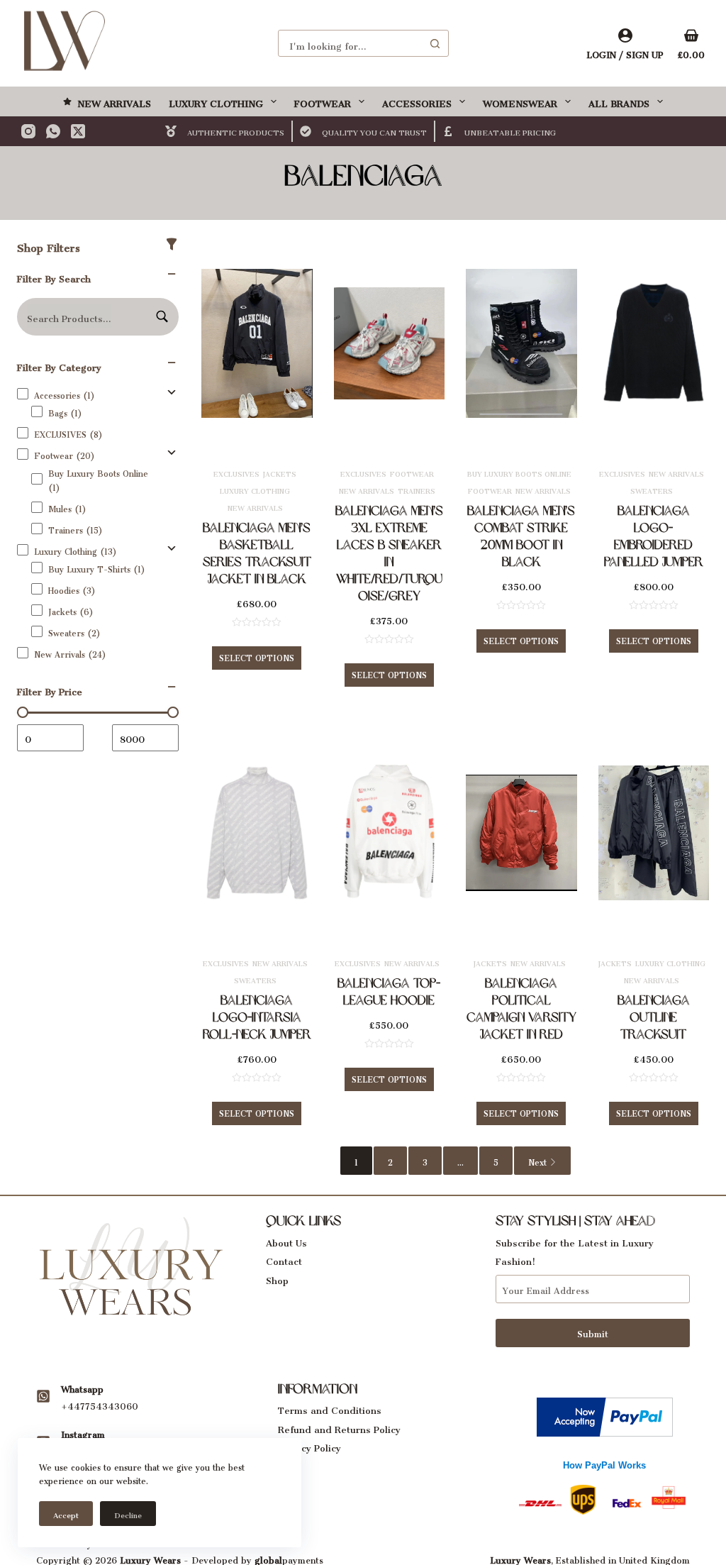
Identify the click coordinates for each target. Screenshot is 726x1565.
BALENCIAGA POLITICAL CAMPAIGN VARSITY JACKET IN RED (521, 1009)
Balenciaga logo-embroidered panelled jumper (653, 536)
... (460, 1161)
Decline (128, 1513)
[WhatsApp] (53, 131)
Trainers (416, 489)
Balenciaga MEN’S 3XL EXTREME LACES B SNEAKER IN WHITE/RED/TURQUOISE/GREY (389, 553)
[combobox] (351, 43)
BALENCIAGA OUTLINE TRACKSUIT (654, 1017)
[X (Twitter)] (78, 131)
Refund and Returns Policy (339, 1427)
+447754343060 (99, 1404)
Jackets (279, 472)
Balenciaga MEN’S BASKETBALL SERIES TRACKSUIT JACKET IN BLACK (257, 553)
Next (537, 1161)
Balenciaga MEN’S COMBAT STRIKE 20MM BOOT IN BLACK (521, 536)
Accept (66, 1513)
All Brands (618, 101)
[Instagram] (28, 131)
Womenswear (520, 101)
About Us (286, 1240)
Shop (277, 1278)
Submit (592, 1332)
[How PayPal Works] (605, 1413)
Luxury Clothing (216, 101)
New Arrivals (114, 101)
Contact (284, 1259)
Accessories (417, 101)
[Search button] (435, 43)
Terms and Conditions (329, 1408)
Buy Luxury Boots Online (519, 472)
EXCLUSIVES (236, 472)
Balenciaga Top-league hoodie (388, 992)
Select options (256, 656)
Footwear (322, 101)
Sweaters (651, 489)
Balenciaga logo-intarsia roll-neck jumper (257, 1017)
